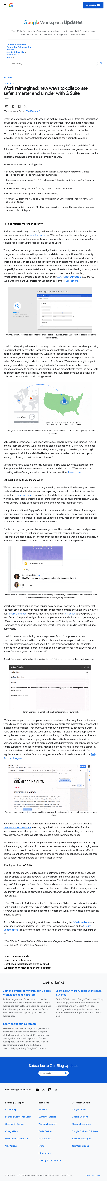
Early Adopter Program (69, 277)
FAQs (41, 1146)
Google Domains (80, 1117)
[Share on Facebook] (19, 106)
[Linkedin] (50, 1090)
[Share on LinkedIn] (13, 106)
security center (37, 235)
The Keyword (32, 111)
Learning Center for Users (18, 1117)
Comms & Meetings (17, 45)
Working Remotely (47, 1124)
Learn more (72, 280)
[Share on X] (25, 106)
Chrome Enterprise (81, 1124)
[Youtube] (37, 1090)
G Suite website (81, 922)
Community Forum (14, 1124)
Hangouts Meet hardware (17, 827)
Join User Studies (80, 1146)
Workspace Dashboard (16, 1138)
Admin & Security (16, 52)
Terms (69, 1175)
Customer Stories (47, 1117)
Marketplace (44, 1138)
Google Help (11, 1131)
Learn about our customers (20, 1024)
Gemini (11, 50)
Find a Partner (45, 1131)
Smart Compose (17, 613)
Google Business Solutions (85, 1131)
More (10, 57)
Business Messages (81, 1138)
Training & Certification (49, 1160)
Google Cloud (79, 1109)
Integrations (44, 1153)
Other (6, 99)
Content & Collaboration (20, 47)
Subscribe (93, 5)
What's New (11, 1146)
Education (13, 54)
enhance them (24, 495)
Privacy (63, 1175)
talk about (69, 613)
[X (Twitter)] (43, 1090)
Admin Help (11, 1109)
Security (42, 1109)
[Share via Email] (7, 106)
